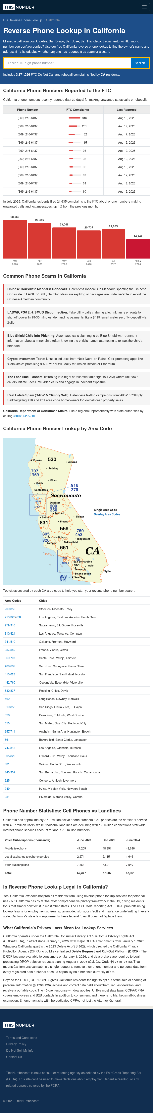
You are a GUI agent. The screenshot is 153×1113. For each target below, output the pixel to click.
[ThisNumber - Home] (18, 1027)
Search (140, 63)
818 (12, 748)
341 (7, 641)
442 (7, 682)
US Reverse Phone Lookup (22, 20)
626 (7, 715)
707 (12, 658)
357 (7, 650)
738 (18, 617)
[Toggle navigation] (144, 7)
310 (7, 633)
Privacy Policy (16, 1044)
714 (12, 731)
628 (12, 674)
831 (7, 764)
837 (12, 690)
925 (7, 780)
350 (12, 609)
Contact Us (14, 1056)
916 (12, 625)
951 (7, 797)
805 (7, 756)
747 (7, 748)
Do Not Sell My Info (19, 1050)
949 (7, 788)
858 (12, 707)
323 (12, 617)
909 (12, 772)
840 (7, 772)
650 (7, 723)
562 (7, 699)
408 (7, 666)
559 (12, 650)
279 (7, 625)
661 (7, 739)
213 (7, 617)
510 (12, 641)
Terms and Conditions (21, 1037)
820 (12, 756)
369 (7, 658)
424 (12, 633)
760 (12, 682)
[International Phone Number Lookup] (18, 7)
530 (7, 690)
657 (7, 731)
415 (7, 674)
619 (7, 707)
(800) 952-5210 (24, 415)
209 (7, 609)
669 (12, 666)
